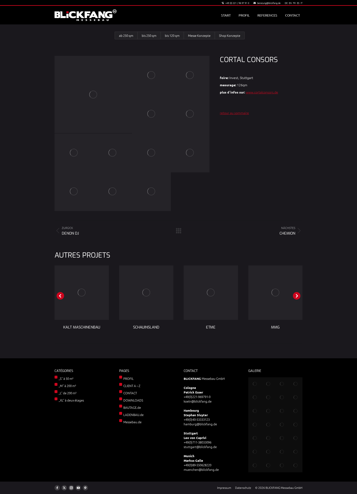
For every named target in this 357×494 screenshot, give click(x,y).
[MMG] (268, 425)
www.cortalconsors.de (262, 92)
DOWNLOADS (133, 400)
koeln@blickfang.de (198, 401)
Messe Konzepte (199, 35)
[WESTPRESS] (282, 452)
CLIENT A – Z (131, 386)
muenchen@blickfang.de (201, 469)
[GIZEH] (268, 465)
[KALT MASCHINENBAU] (295, 384)
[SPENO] (255, 425)
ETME (210, 327)
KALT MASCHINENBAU (81, 327)
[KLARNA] (295, 411)
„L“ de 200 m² (67, 393)
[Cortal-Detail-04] (190, 114)
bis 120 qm (172, 35)
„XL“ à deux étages (71, 400)
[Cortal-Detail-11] (151, 191)
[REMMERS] (255, 411)
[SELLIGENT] (255, 452)
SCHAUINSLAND (146, 327)
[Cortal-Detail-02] (190, 75)
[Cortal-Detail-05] (74, 152)
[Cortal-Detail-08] (190, 152)
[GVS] (268, 384)
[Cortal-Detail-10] (112, 191)
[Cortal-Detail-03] (151, 114)
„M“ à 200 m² (67, 386)
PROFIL (128, 378)
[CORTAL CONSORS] (93, 94)
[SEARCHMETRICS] (268, 452)
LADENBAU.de (133, 414)
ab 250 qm (126, 35)
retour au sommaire (234, 112)
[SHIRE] (295, 465)
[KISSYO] (268, 438)
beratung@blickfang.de (269, 3)
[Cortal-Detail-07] (151, 152)
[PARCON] (282, 438)
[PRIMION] (295, 438)
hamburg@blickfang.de (200, 424)
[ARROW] (268, 397)
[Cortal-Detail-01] (151, 75)
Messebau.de (132, 422)
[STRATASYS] (255, 384)
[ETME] (295, 397)
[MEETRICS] (282, 411)
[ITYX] (282, 397)
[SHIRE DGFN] (295, 425)
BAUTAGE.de (132, 407)
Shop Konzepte (229, 35)
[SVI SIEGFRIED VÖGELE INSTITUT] (282, 425)
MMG (275, 327)
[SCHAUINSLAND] (255, 397)
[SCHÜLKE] (268, 411)
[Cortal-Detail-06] (112, 152)
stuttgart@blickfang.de (200, 447)
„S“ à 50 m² (66, 378)
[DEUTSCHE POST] (255, 438)
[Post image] (82, 292)
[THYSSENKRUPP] (282, 384)
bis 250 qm (149, 35)
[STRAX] (255, 465)
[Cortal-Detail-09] (74, 191)
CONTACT (130, 393)
